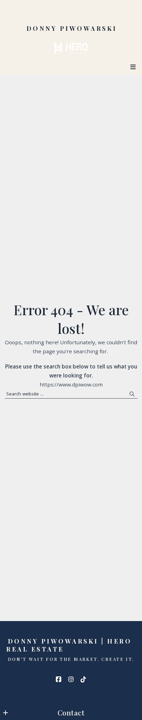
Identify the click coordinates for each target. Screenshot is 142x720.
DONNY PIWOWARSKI (72, 29)
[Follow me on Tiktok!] (83, 679)
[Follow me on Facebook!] (58, 679)
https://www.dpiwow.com (71, 384)
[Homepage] (71, 48)
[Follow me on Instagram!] (71, 679)
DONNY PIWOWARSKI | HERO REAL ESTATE (70, 645)
